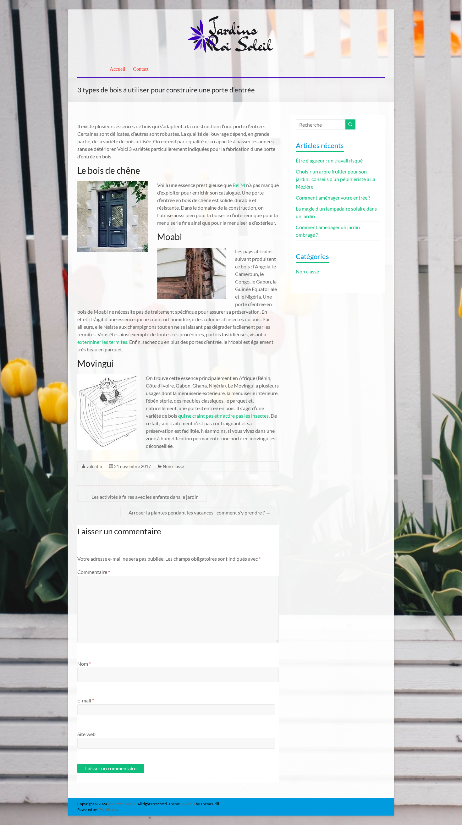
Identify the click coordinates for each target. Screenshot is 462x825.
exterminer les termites (102, 342)
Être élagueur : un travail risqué (329, 160)
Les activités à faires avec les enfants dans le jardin (142, 497)
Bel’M (239, 185)
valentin (94, 466)
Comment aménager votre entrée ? (333, 198)
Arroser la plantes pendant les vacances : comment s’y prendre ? (200, 512)
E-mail (85, 700)
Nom (84, 664)
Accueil (117, 69)
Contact (140, 69)
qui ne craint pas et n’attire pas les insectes (223, 416)
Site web (86, 734)
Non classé (173, 466)
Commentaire (93, 572)
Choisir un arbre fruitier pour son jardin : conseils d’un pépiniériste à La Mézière (335, 179)
